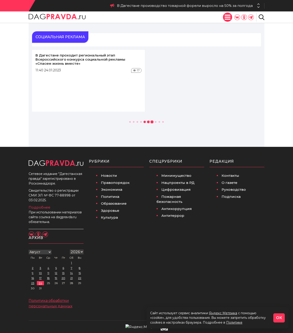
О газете (229, 182)
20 (63, 278)
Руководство (234, 189)
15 (80, 273)
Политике (234, 322)
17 (40, 278)
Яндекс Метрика (223, 313)
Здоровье (110, 210)
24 (40, 283)
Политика (110, 196)
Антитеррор (172, 215)
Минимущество (176, 175)
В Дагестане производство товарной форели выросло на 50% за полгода (185, 5)
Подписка (231, 196)
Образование (114, 203)
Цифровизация (176, 189)
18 (48, 278)
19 (56, 278)
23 (32, 283)
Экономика (111, 189)
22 (79, 278)
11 (48, 273)
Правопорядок (115, 182)
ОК (279, 318)
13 (63, 273)
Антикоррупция (176, 209)
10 (40, 273)
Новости (109, 175)
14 (71, 273)
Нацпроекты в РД (178, 182)
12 (56, 273)
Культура (109, 217)
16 (32, 278)
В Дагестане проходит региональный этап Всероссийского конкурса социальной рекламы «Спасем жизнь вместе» (80, 59)
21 (71, 278)
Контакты (230, 175)
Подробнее (39, 207)
